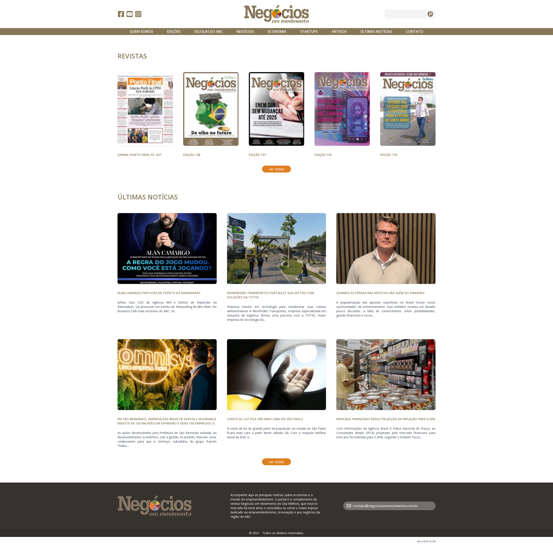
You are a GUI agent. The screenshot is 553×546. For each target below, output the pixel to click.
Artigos (339, 31)
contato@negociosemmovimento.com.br (385, 505)
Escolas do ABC (208, 31)
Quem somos (141, 31)
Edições (174, 31)
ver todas (276, 169)
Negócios (245, 31)
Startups (309, 31)
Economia (277, 31)
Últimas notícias (376, 31)
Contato (414, 31)
